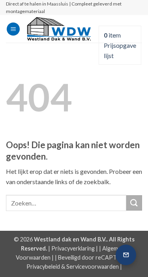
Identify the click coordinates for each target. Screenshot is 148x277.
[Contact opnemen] (126, 255)
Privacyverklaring (73, 248)
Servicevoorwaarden (92, 266)
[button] (13, 29)
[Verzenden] (134, 203)
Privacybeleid (43, 266)
